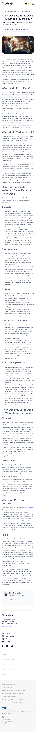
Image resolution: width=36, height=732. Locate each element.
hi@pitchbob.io (6, 627)
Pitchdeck (27, 99)
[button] (33, 3)
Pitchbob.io (7, 615)
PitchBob (30, 508)
